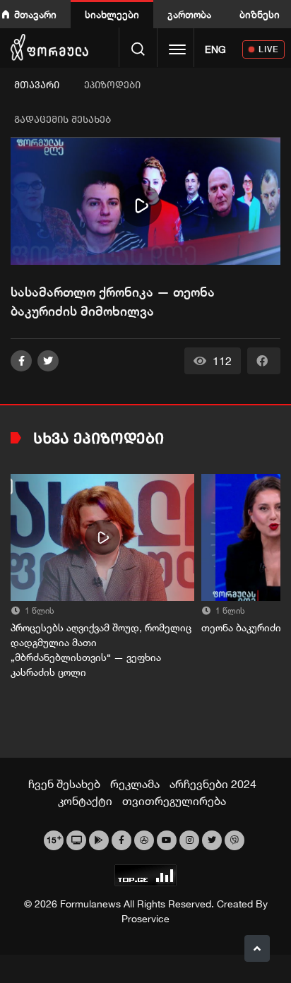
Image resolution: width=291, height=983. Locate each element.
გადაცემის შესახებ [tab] (62, 120)
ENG (215, 49)
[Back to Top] (257, 948)
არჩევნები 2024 (213, 784)
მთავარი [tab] (36, 85)
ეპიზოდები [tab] (112, 85)
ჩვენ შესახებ (64, 784)
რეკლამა (135, 784)
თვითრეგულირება (174, 800)
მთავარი (35, 14)
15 (54, 839)
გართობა (189, 14)
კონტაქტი (85, 800)
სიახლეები (112, 14)
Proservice (145, 918)
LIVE (269, 49)
